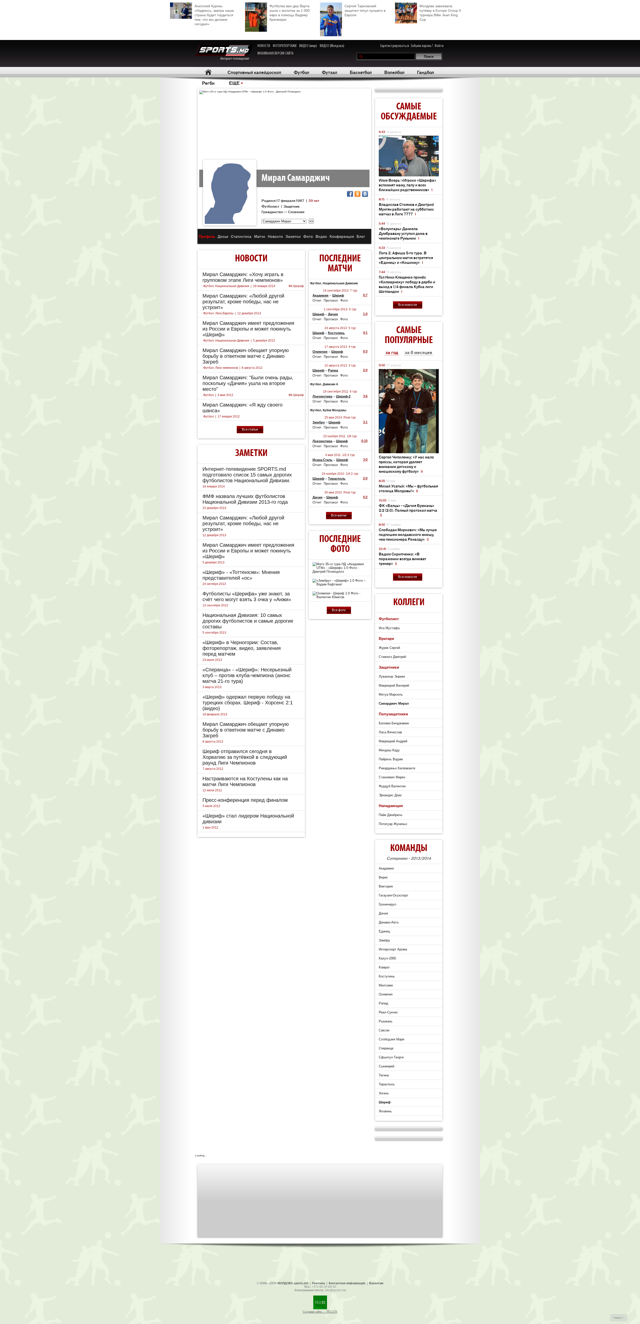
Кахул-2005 (387, 958)
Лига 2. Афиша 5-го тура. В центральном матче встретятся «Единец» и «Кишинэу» (406, 257)
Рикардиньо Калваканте (397, 768)
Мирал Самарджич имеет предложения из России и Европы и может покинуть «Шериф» (248, 328)
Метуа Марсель (391, 694)
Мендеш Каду (389, 750)
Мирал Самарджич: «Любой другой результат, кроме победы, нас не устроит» (243, 301)
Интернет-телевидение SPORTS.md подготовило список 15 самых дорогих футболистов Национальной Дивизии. (247, 474)
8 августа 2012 (252, 368)
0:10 (364, 441)
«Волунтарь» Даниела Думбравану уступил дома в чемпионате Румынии (403, 233)
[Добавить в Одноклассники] (357, 194)
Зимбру (318, 422)
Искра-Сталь (322, 460)
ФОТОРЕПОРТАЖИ (284, 46)
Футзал (329, 72)
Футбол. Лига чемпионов (220, 368)
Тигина (384, 1075)
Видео (321, 236)
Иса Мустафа (389, 628)
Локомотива (322, 396)
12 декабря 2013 (249, 313)
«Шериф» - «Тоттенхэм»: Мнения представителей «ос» (241, 575)
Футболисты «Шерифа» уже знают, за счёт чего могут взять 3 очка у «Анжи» (246, 596)
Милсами (386, 985)
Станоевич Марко (392, 777)
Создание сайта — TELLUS (320, 1312)
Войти (439, 46)
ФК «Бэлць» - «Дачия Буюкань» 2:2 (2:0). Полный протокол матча (408, 510)
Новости (275, 236)
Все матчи (338, 515)
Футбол (301, 72)
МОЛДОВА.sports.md (293, 1283)
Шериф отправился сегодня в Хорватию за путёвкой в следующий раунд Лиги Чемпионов (244, 757)
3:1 (365, 422)
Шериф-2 (343, 396)
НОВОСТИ (264, 46)
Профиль (207, 236)
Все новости (407, 305)
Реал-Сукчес (388, 1012)
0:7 (365, 295)
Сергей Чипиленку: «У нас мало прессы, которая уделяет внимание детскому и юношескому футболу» (406, 463)
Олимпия (320, 352)
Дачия (333, 314)
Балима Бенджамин (394, 723)
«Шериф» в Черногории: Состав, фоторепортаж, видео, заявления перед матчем (241, 648)
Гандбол (425, 72)
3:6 (365, 396)
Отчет (317, 300)
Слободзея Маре (391, 1039)
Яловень (385, 1111)
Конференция (342, 236)
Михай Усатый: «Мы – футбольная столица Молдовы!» (408, 488)
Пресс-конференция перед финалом (245, 800)
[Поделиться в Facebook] (350, 194)
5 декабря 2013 (264, 340)
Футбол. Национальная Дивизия (226, 286)
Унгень (384, 1093)
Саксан (384, 1030)
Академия (320, 295)
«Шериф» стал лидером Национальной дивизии (248, 818)
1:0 (365, 314)
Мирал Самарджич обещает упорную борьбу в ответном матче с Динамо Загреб (245, 356)
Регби (208, 83)
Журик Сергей (389, 648)
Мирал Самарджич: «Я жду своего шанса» (242, 407)
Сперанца (386, 1048)
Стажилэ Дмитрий (392, 657)
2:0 (365, 370)
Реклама (318, 1283)
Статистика (241, 236)
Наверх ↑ (619, 1317)
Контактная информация (347, 1283)
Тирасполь (337, 478)
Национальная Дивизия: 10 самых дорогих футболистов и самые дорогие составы (247, 620)
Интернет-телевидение (236, 59)
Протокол (331, 300)
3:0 (365, 459)
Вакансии (376, 1283)
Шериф (338, 295)
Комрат (384, 967)
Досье (223, 236)
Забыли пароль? (422, 46)
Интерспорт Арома (393, 949)
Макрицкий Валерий (394, 685)
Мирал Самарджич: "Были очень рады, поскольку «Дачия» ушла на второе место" (247, 383)
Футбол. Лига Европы (218, 313)
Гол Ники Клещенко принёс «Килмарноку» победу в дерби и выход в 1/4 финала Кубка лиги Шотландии (407, 284)
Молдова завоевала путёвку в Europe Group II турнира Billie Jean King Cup (440, 12)
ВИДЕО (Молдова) (332, 46)
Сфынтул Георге (391, 1057)
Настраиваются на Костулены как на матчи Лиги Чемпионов (245, 781)
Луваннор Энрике (392, 676)
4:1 (365, 333)
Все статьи (250, 430)
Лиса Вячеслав (390, 732)
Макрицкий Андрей (393, 741)
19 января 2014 (264, 286)
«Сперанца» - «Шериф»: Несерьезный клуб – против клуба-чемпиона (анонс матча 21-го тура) (247, 675)
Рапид (333, 370)
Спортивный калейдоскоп (254, 72)
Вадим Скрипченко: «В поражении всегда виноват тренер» (402, 558)
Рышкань (385, 1021)
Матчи (259, 236)
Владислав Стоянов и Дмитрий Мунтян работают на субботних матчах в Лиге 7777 (406, 209)
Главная (208, 72)
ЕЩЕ (234, 83)
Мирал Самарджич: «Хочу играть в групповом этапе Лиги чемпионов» (243, 277)
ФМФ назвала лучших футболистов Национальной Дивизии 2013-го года (245, 499)
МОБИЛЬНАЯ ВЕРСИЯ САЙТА (276, 53)
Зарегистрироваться (394, 46)
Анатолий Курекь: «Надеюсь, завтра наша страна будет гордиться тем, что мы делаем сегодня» (214, 15)
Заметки (293, 236)
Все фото (339, 610)
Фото (308, 236)
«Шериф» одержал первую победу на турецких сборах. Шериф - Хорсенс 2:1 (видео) (247, 702)
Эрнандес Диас (390, 795)
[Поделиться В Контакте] (365, 194)
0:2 (365, 497)
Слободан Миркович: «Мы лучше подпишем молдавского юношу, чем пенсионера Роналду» (408, 534)
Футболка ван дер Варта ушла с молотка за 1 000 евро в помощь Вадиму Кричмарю (290, 12)
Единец (384, 931)
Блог (360, 236)
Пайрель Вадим (391, 759)
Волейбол (394, 72)
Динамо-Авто (388, 922)
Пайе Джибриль (390, 815)
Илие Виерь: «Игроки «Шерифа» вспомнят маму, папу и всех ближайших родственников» (407, 185)
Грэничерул (387, 904)
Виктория (386, 886)
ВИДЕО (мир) (308, 46)
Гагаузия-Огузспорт (393, 895)
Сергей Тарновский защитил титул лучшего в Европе (365, 10)
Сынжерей (386, 1066)
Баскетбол (361, 72)
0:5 (365, 351)
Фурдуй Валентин (392, 786)
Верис (383, 877)
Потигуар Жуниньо (393, 824)
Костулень (336, 333)
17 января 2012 (229, 416)
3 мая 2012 (225, 395)
